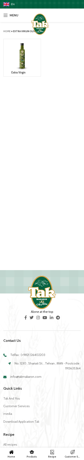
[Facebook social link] (25, 317)
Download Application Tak (21, 422)
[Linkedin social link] (51, 317)
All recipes (10, 444)
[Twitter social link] (31, 317)
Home (7, 31)
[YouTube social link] (44, 317)
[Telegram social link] (58, 317)
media (7, 414)
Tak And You (11, 398)
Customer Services (16, 406)
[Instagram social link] (38, 317)
